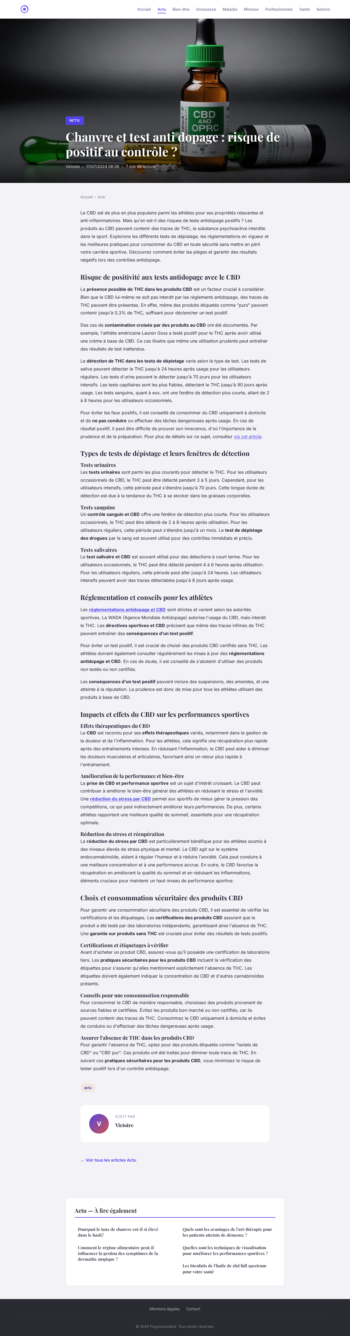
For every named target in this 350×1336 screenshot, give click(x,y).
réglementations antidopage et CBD (127, 609)
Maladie (230, 9)
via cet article (247, 436)
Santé (304, 9)
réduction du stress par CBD (120, 798)
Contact (193, 1308)
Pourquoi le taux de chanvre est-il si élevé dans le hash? (118, 1232)
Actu (162, 9)
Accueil (144, 9)
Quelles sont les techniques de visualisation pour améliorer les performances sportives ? (225, 1250)
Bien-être (181, 9)
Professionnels (279, 9)
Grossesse (206, 9)
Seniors (323, 9)
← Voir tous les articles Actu (108, 1160)
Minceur (251, 9)
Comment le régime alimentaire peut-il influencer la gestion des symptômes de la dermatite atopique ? (118, 1253)
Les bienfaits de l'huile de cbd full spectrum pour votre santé (224, 1268)
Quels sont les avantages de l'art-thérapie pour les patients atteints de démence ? (227, 1232)
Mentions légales (165, 1308)
